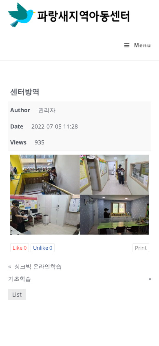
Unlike (42, 247)
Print (141, 247)
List (17, 294)
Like (19, 247)
